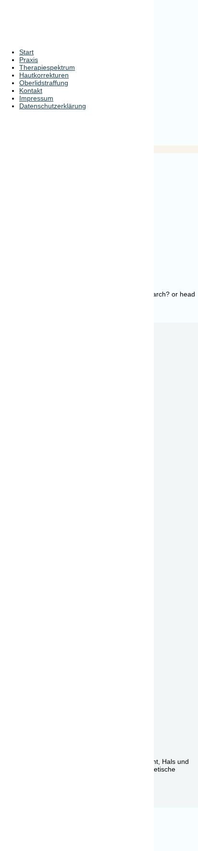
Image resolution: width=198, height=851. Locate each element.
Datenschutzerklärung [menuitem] (52, 106)
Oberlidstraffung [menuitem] (43, 83)
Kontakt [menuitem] (30, 90)
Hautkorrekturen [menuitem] (44, 75)
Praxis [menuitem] (28, 60)
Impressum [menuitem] (36, 98)
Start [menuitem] (26, 52)
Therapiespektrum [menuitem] (47, 67)
